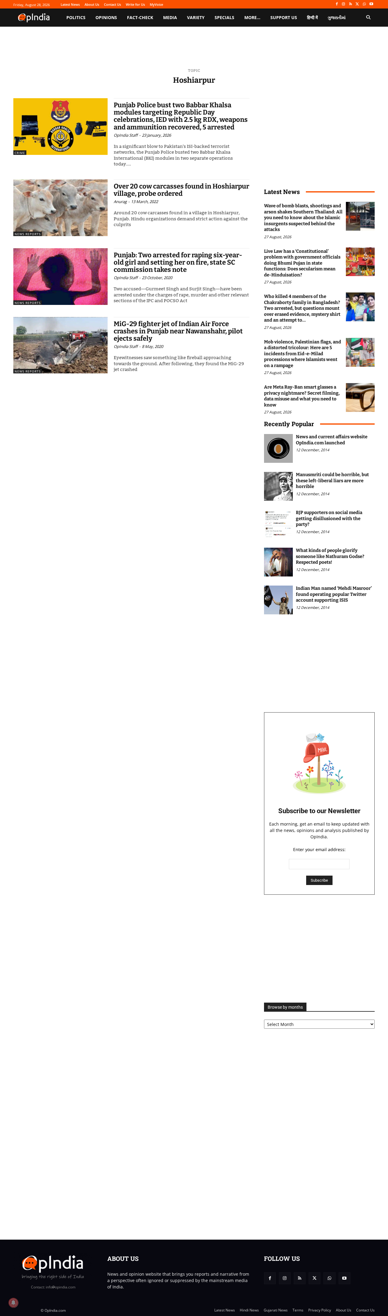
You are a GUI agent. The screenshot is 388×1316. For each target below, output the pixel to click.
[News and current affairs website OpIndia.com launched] (278, 448)
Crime (20, 153)
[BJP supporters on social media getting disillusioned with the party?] (278, 524)
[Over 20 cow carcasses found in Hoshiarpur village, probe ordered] (60, 207)
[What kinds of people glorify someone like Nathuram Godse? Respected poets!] (278, 562)
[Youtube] (371, 4)
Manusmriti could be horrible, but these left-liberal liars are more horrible (332, 480)
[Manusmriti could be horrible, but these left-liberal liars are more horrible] (278, 486)
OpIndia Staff (126, 135)
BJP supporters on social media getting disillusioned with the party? (329, 518)
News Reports (28, 234)
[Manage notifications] (13, 1303)
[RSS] (350, 4)
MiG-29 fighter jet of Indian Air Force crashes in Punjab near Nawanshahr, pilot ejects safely (178, 331)
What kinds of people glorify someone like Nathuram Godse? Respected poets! (330, 556)
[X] (357, 4)
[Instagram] (343, 4)
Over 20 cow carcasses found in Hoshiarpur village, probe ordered (181, 190)
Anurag (120, 201)
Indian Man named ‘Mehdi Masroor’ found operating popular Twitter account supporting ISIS (334, 594)
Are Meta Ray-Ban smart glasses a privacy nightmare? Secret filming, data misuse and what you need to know (302, 396)
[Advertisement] (319, 948)
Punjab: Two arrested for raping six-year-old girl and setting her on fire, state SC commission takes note (178, 262)
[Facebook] (336, 4)
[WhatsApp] (364, 4)
